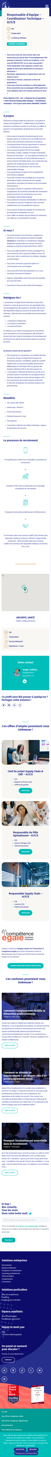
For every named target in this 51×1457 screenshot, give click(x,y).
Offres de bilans (8, 1276)
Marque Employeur (9, 1268)
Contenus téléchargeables (12, 1335)
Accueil (4, 1412)
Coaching (5, 1297)
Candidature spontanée (11, 1319)
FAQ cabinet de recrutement (12, 1430)
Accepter (20, 1449)
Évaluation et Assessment (12, 1271)
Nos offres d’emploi (9, 1316)
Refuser (33, 1449)
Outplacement (7, 1279)
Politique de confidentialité (26, 1453)
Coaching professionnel (11, 1273)
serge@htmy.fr (28, 673)
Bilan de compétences (10, 1294)
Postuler (25, 790)
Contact (8, 1360)
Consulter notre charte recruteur (25, 966)
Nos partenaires (7, 1425)
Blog (3, 1332)
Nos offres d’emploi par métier (12, 1416)
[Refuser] (49, 1433)
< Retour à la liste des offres (25, 564)
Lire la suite (10, 1045)
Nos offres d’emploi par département (15, 1421)
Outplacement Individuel (11, 1300)
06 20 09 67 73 (28, 676)
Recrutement (7, 1265)
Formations (6, 1282)
